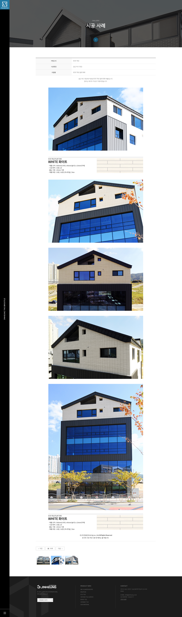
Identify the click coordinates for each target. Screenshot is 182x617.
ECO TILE (83, 594)
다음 (59, 548)
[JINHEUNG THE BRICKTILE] (4, 4)
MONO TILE (83, 599)
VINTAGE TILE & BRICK (86, 597)
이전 (41, 548)
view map (123, 599)
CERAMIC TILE (84, 602)
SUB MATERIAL (84, 604)
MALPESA (83, 592)
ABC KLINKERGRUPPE (86, 589)
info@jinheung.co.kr (131, 595)
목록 (51, 548)
